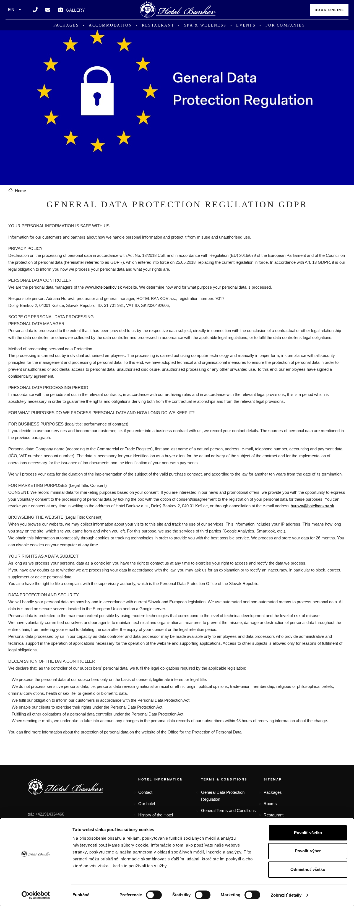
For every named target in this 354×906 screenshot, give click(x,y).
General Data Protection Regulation (222, 795)
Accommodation (110, 25)
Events (246, 25)
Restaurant (158, 25)
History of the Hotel (155, 815)
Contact (145, 792)
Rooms (270, 803)
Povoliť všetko (308, 832)
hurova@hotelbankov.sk (312, 505)
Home (20, 190)
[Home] (177, 9)
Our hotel (146, 803)
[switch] (154, 895)
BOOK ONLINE (329, 10)
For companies (285, 25)
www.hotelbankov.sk (103, 287)
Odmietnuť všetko (307, 869)
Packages (66, 25)
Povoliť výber (308, 850)
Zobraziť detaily (286, 895)
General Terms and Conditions (228, 810)
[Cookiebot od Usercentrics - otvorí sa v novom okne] (36, 895)
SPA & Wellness (205, 25)
